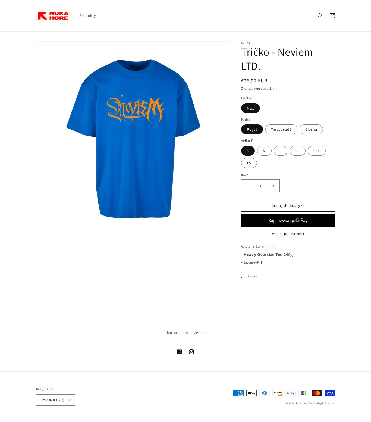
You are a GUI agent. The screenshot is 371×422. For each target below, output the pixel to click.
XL (297, 150)
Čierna (311, 129)
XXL (316, 150)
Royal (252, 129)
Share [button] (252, 276)
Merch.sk (201, 332)
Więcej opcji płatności (288, 234)
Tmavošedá (281, 129)
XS (249, 163)
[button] (320, 16)
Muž (250, 108)
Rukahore (302, 403)
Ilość (245, 175)
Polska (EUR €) (53, 400)
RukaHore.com (175, 332)
